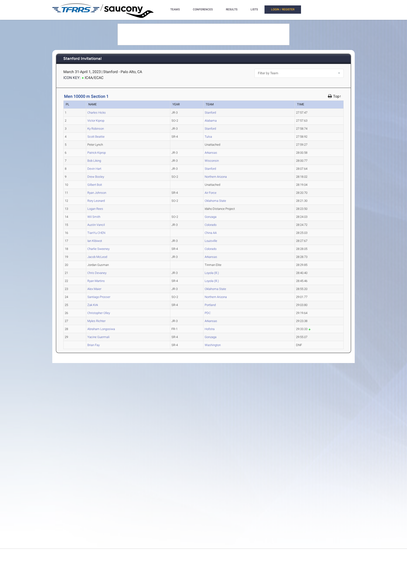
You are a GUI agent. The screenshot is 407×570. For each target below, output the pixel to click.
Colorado (210, 225)
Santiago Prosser (98, 297)
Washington (213, 345)
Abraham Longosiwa (101, 329)
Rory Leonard (96, 200)
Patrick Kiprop (96, 152)
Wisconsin (212, 160)
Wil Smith (93, 217)
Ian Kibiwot (94, 241)
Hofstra (210, 329)
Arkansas (211, 152)
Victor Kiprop (95, 120)
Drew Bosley (95, 176)
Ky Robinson (95, 128)
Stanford (210, 112)
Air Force (210, 192)
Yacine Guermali (98, 337)
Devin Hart (94, 168)
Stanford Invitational (82, 59)
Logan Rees (95, 209)
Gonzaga (210, 217)
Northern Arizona (216, 176)
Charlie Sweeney (98, 249)
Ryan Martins (96, 281)
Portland (210, 305)
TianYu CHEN (96, 233)
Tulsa (208, 136)
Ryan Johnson (96, 192)
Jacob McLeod (97, 257)
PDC (208, 313)
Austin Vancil (96, 225)
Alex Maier (94, 289)
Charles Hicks (96, 112)
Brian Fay (93, 345)
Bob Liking (94, 160)
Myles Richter (96, 321)
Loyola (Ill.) (212, 273)
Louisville (211, 241)
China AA (211, 233)
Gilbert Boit (94, 184)
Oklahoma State (215, 200)
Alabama (211, 120)
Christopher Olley (98, 313)
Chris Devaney (96, 273)
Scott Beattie (96, 136)
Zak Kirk (92, 305)
